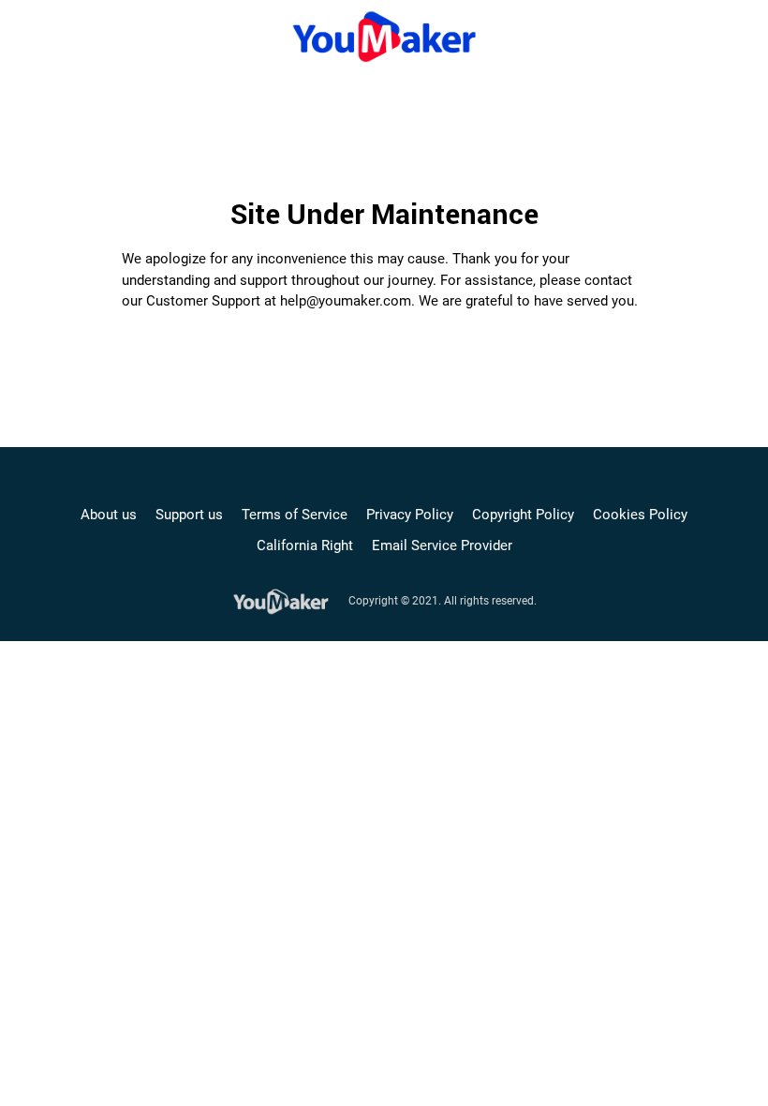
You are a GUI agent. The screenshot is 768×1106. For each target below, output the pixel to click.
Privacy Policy (409, 514)
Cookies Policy (640, 514)
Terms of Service (294, 514)
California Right (305, 545)
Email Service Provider (442, 545)
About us (109, 514)
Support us (189, 514)
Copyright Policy (523, 514)
